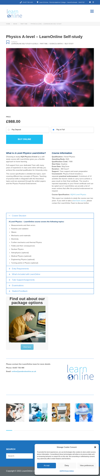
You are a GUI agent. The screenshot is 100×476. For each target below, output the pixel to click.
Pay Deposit (16, 130)
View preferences (87, 465)
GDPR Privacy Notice (67, 471)
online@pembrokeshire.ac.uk (24, 371)
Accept (46, 465)
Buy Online (24, 139)
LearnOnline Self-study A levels (25, 44)
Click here (27, 347)
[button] (95, 447)
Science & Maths (56, 44)
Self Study (69, 44)
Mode (15, 24)
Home (8, 24)
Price (8, 117)
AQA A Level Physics (78, 194)
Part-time (23, 24)
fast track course (79, 201)
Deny (67, 465)
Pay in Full (60, 130)
